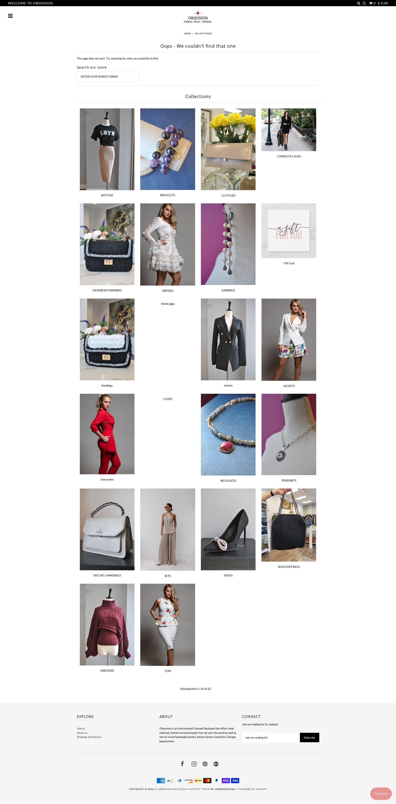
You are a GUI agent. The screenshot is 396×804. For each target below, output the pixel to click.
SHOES (228, 575)
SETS (168, 576)
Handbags (107, 385)
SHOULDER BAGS (289, 566)
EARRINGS (228, 290)
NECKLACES (228, 480)
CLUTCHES (228, 195)
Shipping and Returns (89, 737)
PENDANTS (289, 480)
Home (187, 33)
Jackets (228, 385)
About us (82, 732)
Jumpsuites (107, 479)
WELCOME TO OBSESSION (30, 3)
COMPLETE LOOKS (289, 156)
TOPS (167, 671)
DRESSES (167, 290)
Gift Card (289, 263)
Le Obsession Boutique (170, 789)
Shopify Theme (200, 789)
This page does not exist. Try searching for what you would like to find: (117, 58)
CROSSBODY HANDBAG (107, 290)
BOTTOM (107, 195)
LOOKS (167, 399)
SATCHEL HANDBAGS (107, 575)
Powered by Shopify (253, 789)
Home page (167, 303)
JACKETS (289, 386)
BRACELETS (167, 195)
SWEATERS (107, 670)
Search (81, 728)
